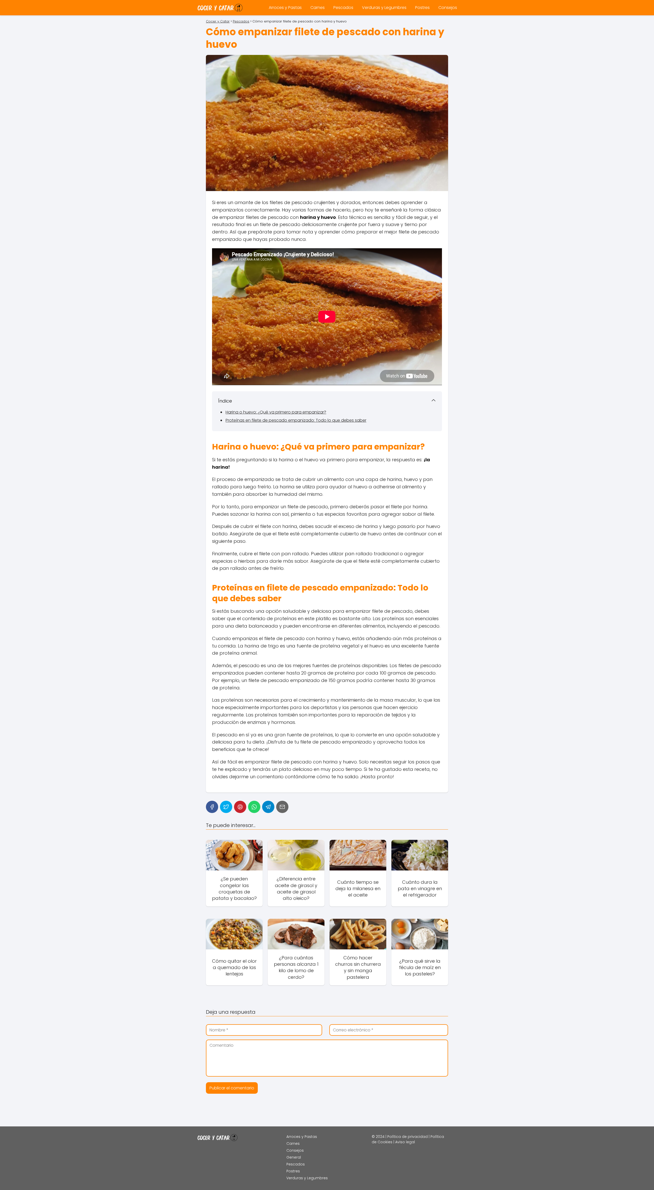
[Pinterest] (240, 807)
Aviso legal (405, 1142)
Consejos (447, 7)
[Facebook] (212, 807)
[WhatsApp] (254, 807)
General (293, 1157)
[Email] (282, 807)
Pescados (343, 7)
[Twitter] (226, 807)
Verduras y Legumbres (384, 7)
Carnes (317, 7)
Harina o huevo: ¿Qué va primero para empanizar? (276, 412)
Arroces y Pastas (285, 7)
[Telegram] (268, 807)
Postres (422, 7)
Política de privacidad (407, 1136)
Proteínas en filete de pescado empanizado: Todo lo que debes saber (296, 420)
